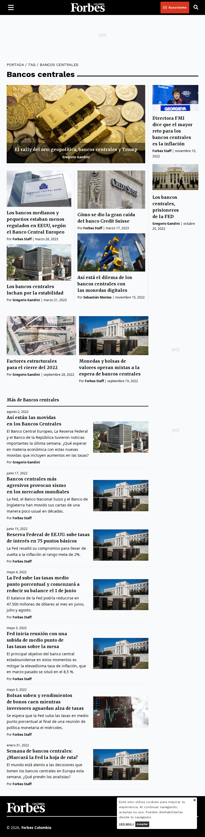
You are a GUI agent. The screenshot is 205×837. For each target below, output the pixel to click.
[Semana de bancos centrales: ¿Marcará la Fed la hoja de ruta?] (120, 764)
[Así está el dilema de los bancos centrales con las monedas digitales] (111, 252)
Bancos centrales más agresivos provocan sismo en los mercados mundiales (38, 485)
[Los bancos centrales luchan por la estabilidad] (39, 262)
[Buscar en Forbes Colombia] (196, 7)
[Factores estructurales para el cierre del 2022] (41, 335)
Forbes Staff (22, 239)
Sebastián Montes (97, 297)
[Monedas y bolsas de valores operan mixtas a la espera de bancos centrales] (113, 335)
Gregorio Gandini (76, 157)
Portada (15, 65)
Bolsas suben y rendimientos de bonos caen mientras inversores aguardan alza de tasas (45, 702)
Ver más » (126, 824)
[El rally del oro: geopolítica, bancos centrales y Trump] (76, 124)
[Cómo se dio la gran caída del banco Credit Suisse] (111, 189)
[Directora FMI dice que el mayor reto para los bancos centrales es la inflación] (175, 98)
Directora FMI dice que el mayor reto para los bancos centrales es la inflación (172, 130)
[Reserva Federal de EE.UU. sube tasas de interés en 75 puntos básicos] (120, 545)
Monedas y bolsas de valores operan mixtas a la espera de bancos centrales (110, 367)
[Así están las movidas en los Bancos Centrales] (120, 437)
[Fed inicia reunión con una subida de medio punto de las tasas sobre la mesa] (120, 653)
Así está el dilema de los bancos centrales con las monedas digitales (104, 284)
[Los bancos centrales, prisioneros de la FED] (175, 177)
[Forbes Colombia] (88, 7)
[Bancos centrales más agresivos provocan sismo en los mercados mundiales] (120, 495)
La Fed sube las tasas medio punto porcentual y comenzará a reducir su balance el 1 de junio (43, 584)
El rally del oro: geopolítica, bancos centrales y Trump (76, 149)
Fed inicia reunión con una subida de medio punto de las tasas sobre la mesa (37, 640)
